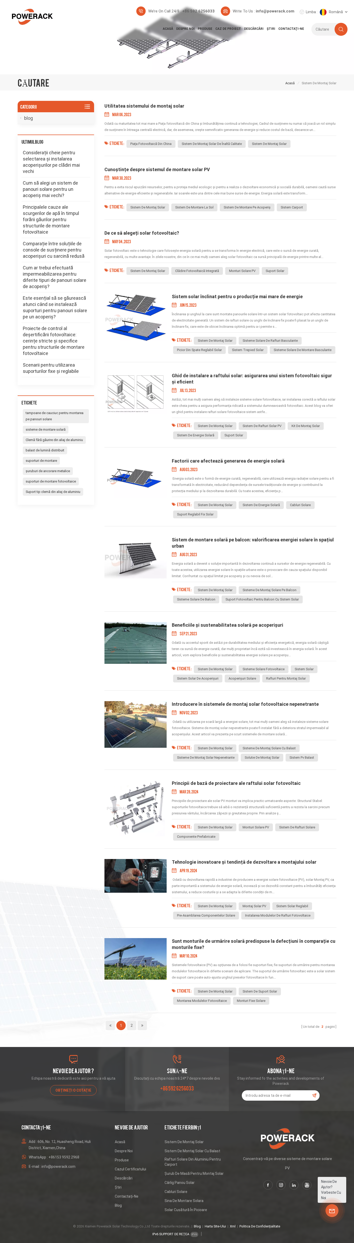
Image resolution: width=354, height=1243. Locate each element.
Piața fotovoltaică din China (151, 144)
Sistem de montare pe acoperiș (247, 207)
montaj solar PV (254, 906)
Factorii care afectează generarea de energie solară (228, 461)
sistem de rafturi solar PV (262, 426)
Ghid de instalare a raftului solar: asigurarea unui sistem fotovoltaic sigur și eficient (252, 379)
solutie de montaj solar (262, 757)
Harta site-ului (215, 1226)
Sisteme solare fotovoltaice (264, 669)
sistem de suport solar (260, 991)
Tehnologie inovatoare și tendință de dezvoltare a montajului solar (244, 862)
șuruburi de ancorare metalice (48, 471)
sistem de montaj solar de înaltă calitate (212, 144)
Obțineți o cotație (73, 1090)
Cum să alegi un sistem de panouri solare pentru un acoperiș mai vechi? (50, 189)
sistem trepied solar (248, 350)
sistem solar (304, 669)
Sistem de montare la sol (194, 207)
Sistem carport (292, 207)
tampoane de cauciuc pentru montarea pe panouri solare (54, 416)
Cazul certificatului (130, 1169)
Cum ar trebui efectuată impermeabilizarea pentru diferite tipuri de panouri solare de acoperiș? (54, 277)
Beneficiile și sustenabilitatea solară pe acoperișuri (227, 625)
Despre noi (185, 29)
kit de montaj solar (306, 426)
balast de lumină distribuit (45, 450)
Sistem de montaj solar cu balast (192, 1151)
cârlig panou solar (180, 1183)
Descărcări (254, 29)
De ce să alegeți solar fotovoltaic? (141, 233)
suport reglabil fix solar (195, 514)
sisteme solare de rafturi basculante (270, 341)
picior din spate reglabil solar (199, 350)
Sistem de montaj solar (184, 1142)
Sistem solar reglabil (292, 906)
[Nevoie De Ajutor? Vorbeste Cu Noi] (331, 1210)
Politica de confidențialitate (259, 1226)
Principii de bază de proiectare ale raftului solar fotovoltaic (236, 783)
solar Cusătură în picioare (186, 1210)
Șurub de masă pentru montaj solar (194, 1173)
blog (28, 118)
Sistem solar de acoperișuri (197, 678)
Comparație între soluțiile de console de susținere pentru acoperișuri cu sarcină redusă (53, 250)
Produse (205, 29)
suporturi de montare (41, 461)
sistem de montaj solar (269, 144)
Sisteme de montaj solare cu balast (269, 748)
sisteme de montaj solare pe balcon (269, 590)
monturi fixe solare (251, 1001)
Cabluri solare (176, 1192)
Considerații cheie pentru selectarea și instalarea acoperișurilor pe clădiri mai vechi (51, 162)
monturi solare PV (242, 271)
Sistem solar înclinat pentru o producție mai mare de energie (237, 296)
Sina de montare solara (184, 1201)
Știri (271, 29)
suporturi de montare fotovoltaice (51, 481)
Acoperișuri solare (242, 678)
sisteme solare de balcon (196, 599)
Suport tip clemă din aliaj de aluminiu (53, 492)
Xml (233, 1226)
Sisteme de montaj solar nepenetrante (206, 757)
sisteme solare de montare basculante (302, 350)
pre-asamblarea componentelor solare (206, 915)
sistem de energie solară (195, 435)
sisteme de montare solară (46, 429)
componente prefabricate (196, 837)
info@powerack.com (275, 11)
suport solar (275, 271)
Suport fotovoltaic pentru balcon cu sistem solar (262, 599)
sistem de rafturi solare (297, 827)
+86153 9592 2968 (63, 1157)
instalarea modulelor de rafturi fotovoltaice (277, 915)
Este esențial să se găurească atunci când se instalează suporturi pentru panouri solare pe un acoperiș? (55, 307)
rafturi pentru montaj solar (286, 678)
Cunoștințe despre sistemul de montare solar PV (157, 169)
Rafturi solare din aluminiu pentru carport (193, 1162)
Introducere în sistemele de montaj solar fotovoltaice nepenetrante (245, 704)
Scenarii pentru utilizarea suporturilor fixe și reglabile (51, 368)
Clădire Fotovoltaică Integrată (197, 271)
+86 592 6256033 (198, 11)
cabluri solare (300, 505)
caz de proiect (228, 29)
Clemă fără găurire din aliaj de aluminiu (54, 440)
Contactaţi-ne (291, 29)
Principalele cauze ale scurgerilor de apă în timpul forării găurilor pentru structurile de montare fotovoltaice (51, 219)
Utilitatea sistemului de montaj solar (144, 106)
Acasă (168, 29)
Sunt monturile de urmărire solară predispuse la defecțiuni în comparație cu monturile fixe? (253, 944)
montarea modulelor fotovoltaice (202, 1001)
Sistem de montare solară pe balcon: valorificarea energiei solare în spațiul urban (253, 543)
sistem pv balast (301, 757)
